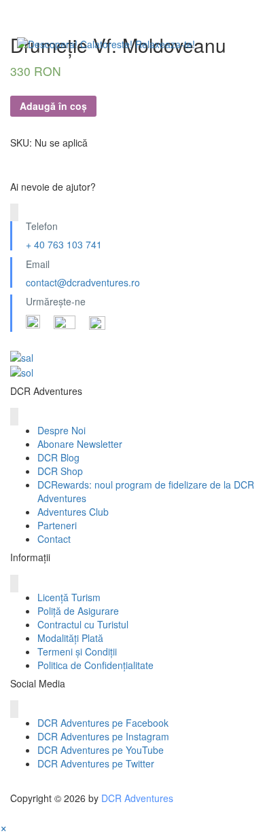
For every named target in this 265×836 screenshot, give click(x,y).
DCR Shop (60, 471)
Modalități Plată (70, 638)
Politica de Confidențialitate (95, 665)
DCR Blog (58, 457)
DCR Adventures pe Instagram (103, 736)
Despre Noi (61, 430)
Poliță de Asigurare (78, 611)
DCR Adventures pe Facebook (103, 722)
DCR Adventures (137, 798)
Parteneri (57, 525)
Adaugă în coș (53, 106)
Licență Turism (69, 597)
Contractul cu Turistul (82, 624)
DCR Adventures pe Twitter (95, 763)
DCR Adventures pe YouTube (100, 750)
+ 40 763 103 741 (64, 244)
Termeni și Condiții (77, 651)
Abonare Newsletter (79, 444)
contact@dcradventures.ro (83, 282)
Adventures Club (73, 511)
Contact (54, 539)
